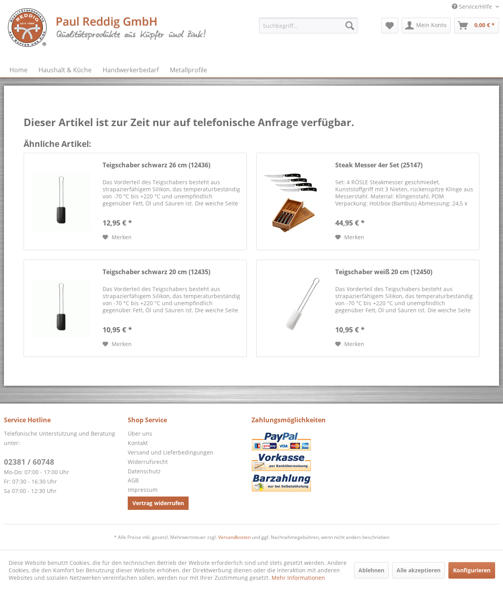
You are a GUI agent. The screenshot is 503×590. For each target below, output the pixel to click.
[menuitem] (308, 25)
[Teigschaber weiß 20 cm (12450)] (294, 308)
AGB (133, 480)
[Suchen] (349, 25)
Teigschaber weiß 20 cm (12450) (383, 272)
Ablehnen (371, 570)
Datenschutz (144, 471)
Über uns (140, 433)
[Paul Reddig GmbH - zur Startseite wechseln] (107, 33)
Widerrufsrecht (148, 461)
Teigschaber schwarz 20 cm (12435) (156, 272)
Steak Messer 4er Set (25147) (378, 165)
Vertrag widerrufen (158, 503)
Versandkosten (234, 537)
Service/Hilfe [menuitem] (475, 6)
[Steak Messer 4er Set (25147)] (294, 201)
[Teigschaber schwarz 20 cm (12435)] (61, 308)
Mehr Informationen (298, 577)
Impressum (143, 489)
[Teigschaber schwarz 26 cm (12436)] (61, 201)
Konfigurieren (471, 570)
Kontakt (138, 443)
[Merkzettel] (389, 25)
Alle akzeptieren (419, 570)
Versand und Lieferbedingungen (170, 452)
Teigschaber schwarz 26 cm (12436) (156, 165)
